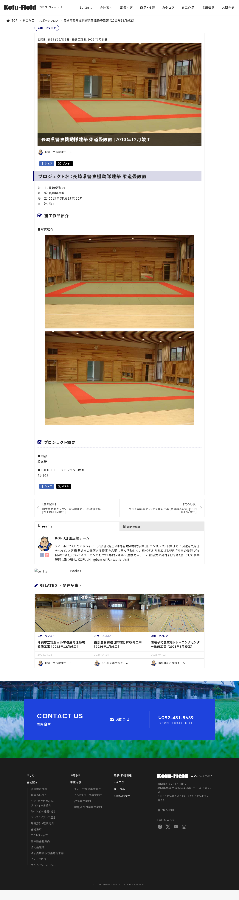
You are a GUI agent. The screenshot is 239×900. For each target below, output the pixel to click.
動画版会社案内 (40, 841)
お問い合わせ (122, 796)
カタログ (168, 7)
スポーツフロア (49, 20)
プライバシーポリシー (43, 865)
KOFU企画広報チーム (72, 538)
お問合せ (228, 7)
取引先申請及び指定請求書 (47, 853)
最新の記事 (133, 526)
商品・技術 (147, 7)
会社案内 (106, 7)
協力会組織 (38, 847)
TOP (14, 20)
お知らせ (75, 775)
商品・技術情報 (123, 775)
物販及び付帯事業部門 (88, 807)
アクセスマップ (39, 835)
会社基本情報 (39, 789)
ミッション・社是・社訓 (43, 811)
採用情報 (208, 7)
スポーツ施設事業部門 (87, 789)
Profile (47, 526)
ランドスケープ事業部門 (88, 795)
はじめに (86, 7)
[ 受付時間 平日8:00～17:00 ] (176, 722)
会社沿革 (36, 829)
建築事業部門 (82, 801)
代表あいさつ (38, 795)
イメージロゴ (38, 859)
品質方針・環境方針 (42, 823)
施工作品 (188, 7)
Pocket (75, 570)
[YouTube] (47, 555)
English (168, 810)
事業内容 (126, 7)
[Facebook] (42, 555)
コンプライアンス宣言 (43, 817)
